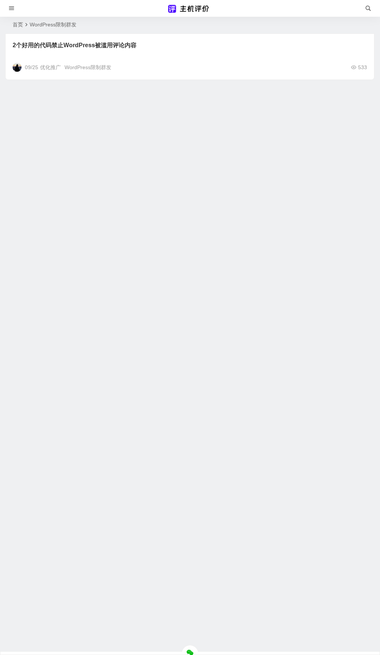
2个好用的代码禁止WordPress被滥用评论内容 (75, 45)
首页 (18, 25)
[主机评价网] (190, 8)
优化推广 (50, 67)
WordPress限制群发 (88, 67)
